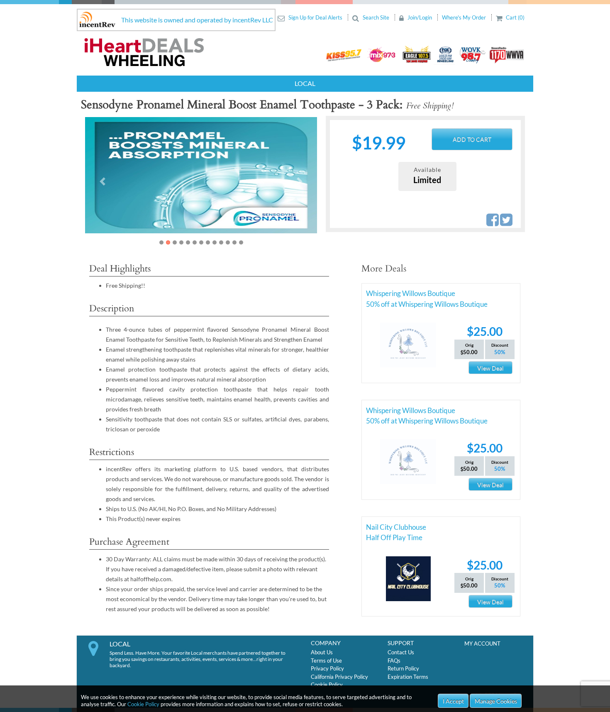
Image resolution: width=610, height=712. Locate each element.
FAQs (394, 660)
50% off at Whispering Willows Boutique (427, 304)
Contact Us (401, 652)
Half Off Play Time (394, 537)
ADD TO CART (472, 139)
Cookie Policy (143, 704)
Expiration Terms (408, 676)
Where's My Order (464, 17)
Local (305, 83)
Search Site (375, 17)
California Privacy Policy (339, 676)
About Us (322, 652)
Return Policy (403, 668)
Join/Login (419, 17)
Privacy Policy (327, 668)
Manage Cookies (496, 701)
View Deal (490, 368)
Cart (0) (515, 17)
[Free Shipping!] (201, 175)
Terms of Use (326, 660)
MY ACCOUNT (482, 643)
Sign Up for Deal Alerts (315, 17)
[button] (102, 181)
